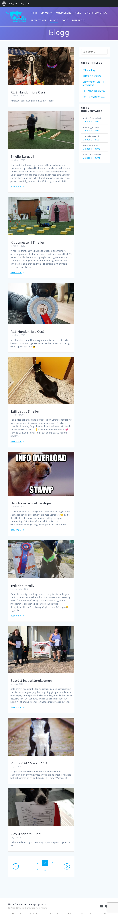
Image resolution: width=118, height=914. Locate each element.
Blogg (54, 20)
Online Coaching (96, 12)
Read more (16, 186)
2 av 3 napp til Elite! (25, 834)
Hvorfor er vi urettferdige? (30, 503)
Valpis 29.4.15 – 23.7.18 (28, 763)
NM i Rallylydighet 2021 (94, 96)
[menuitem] (4, 3)
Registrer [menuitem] (25, 3)
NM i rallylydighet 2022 (94, 90)
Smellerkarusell (22, 156)
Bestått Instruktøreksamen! (31, 681)
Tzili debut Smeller (24, 411)
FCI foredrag (89, 70)
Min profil (79, 20)
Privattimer (39, 20)
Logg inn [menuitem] (13, 3)
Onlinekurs (63, 12)
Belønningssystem (92, 75)
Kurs (78, 12)
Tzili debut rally (22, 586)
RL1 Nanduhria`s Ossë (27, 332)
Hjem (34, 12)
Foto (65, 20)
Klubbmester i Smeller (27, 242)
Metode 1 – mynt (91, 121)
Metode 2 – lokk (91, 139)
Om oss (45, 12)
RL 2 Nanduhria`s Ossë (27, 92)
